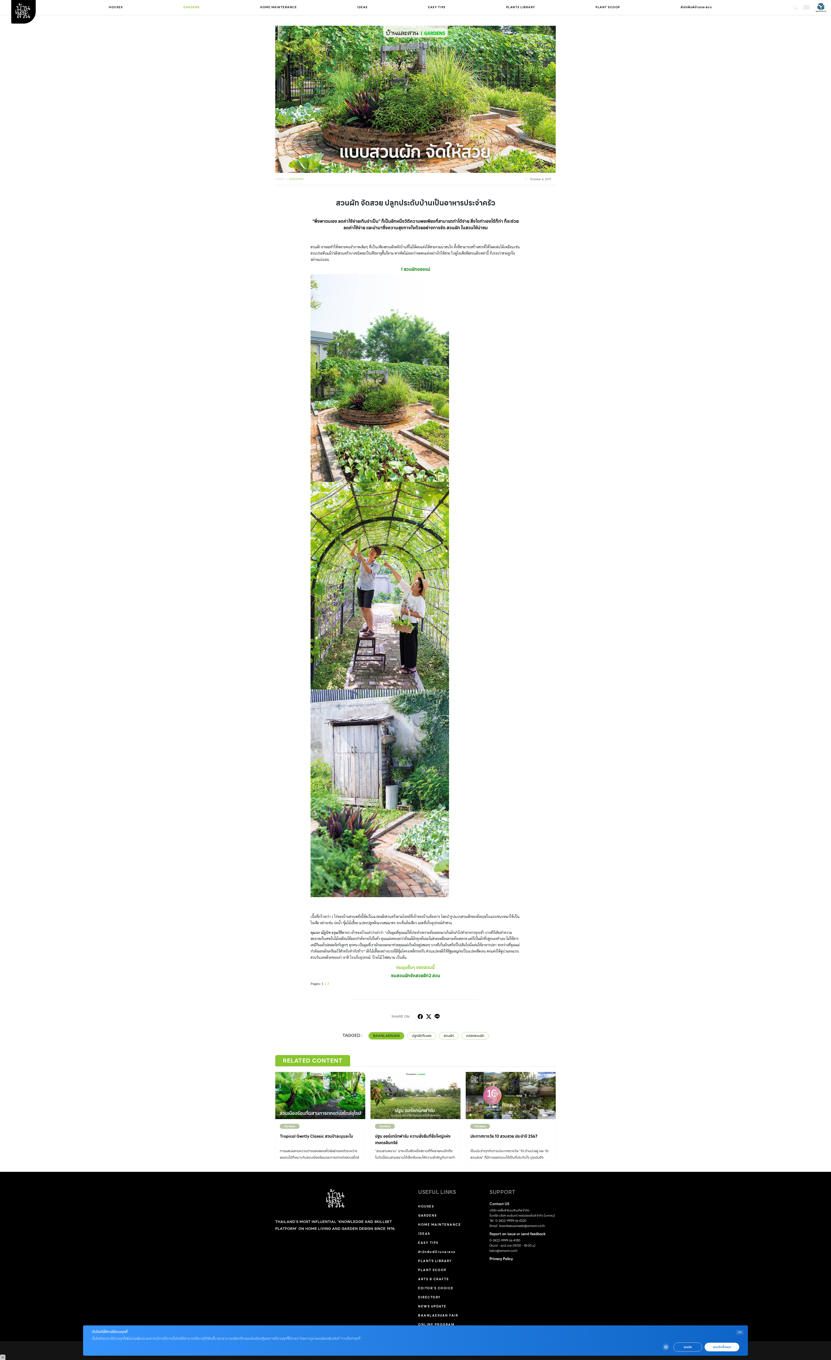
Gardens (191, 7)
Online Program (436, 1324)
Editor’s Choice (436, 1288)
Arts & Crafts (433, 1279)
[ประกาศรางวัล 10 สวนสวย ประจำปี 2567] (511, 1095)
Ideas (362, 7)
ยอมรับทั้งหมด (722, 1347)
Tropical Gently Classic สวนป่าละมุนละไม (316, 1136)
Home (279, 179)
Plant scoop (608, 7)
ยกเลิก (688, 1347)
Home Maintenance (278, 7)
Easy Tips (437, 7)
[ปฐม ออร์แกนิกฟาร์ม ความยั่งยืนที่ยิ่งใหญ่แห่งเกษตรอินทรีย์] (415, 1095)
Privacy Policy (501, 1259)
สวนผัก (449, 1035)
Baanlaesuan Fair (438, 1315)
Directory (429, 1297)
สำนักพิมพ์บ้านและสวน (696, 7)
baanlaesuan (386, 1035)
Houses (116, 7)
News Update (432, 1306)
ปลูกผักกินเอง (422, 1035)
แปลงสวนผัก (475, 1035)
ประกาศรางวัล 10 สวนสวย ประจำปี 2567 (503, 1136)
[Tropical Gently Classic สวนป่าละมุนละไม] (320, 1095)
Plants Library (520, 7)
